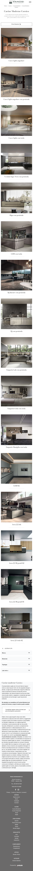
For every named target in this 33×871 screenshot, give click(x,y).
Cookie (13, 792)
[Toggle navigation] (30, 2)
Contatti (16, 802)
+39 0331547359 (17, 783)
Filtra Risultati (15, 24)
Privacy (8, 792)
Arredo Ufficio (16, 854)
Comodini (16, 836)
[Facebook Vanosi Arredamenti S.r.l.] (15, 789)
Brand (16, 799)
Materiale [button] (4, 658)
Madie (16, 824)
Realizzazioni (16, 797)
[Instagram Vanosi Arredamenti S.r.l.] (18, 789)
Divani (16, 826)
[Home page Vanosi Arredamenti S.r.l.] (16, 2)
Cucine (10, 5)
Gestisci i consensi (21, 792)
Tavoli (16, 812)
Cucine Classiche (16, 810)
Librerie (16, 820)
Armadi (16, 838)
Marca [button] (4, 653)
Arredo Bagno (16, 828)
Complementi (16, 848)
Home (5, 5)
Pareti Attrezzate (16, 822)
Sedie (16, 814)
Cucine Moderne (16, 5)
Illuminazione (16, 846)
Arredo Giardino (17, 860)
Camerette (16, 840)
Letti (16, 834)
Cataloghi (16, 800)
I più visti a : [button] (5, 670)
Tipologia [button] (4, 664)
